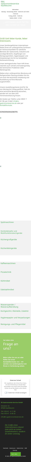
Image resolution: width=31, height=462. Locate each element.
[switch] (5, 393)
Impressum (12, 448)
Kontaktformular (9, 362)
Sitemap (15, 450)
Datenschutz (20, 448)
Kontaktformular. (6, 105)
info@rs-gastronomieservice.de (9, 102)
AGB (26, 448)
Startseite (5, 448)
